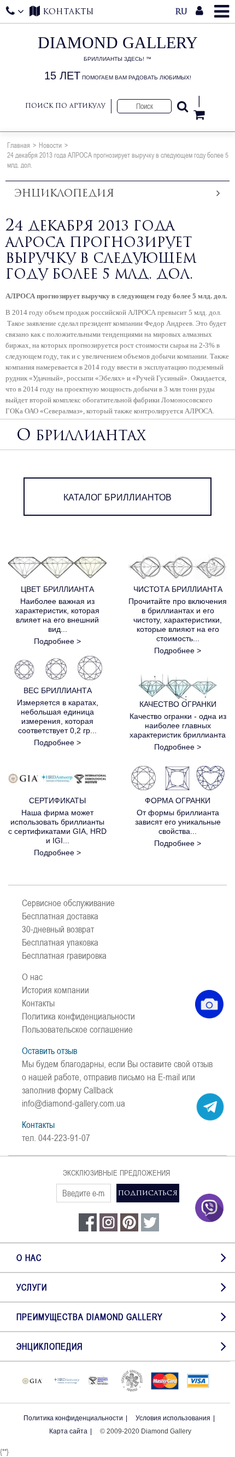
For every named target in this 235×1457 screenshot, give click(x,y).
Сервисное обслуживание (68, 902)
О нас (32, 976)
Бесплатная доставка (60, 916)
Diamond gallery (118, 58)
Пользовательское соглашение (77, 1029)
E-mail (169, 1077)
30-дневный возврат (58, 929)
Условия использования (173, 1418)
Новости (50, 145)
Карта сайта (68, 1431)
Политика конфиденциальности (78, 1016)
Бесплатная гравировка (64, 955)
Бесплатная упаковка (60, 942)
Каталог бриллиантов (117, 497)
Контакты (38, 1003)
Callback (98, 1090)
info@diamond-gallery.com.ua (73, 1103)
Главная (18, 145)
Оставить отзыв (49, 1050)
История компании (55, 990)
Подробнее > (57, 641)
